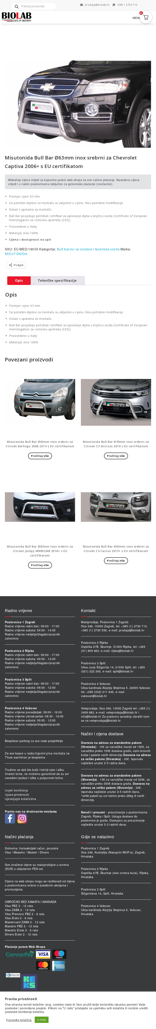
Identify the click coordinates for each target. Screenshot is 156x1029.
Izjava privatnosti (17, 795)
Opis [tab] (19, 280)
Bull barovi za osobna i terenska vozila (88, 249)
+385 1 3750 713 (126, 5)
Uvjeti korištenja (16, 790)
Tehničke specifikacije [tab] (57, 280)
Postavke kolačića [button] (19, 1020)
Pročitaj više (40, 456)
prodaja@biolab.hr (97, 5)
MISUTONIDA (16, 254)
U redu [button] (41, 1019)
